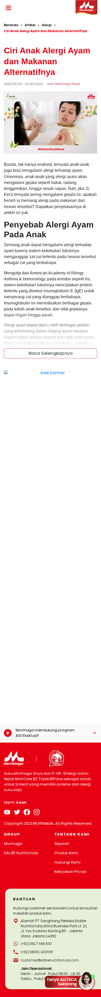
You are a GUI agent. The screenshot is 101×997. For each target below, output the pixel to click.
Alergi (47, 25)
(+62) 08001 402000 (37, 952)
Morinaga (13, 844)
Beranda (11, 25)
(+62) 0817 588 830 (36, 944)
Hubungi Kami (67, 862)
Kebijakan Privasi (70, 872)
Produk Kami (66, 853)
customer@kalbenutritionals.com (50, 960)
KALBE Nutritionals (21, 853)
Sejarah (61, 844)
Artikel (30, 25)
